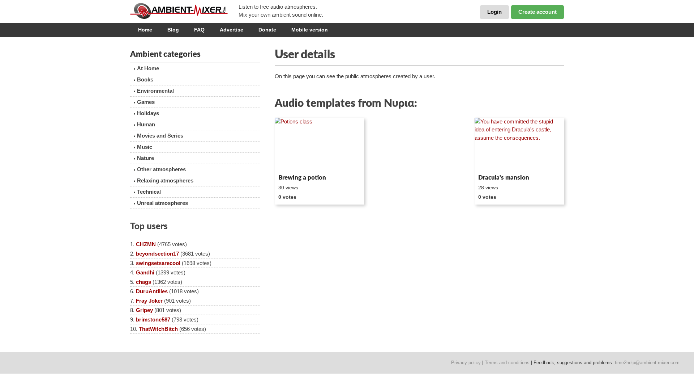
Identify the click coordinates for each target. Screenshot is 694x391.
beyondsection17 (157, 254)
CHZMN (146, 244)
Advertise (231, 30)
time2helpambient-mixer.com (647, 362)
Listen (292, 161)
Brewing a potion (302, 178)
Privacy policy (466, 362)
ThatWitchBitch (158, 329)
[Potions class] (319, 144)
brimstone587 (153, 319)
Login (494, 12)
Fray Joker (149, 301)
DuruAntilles (152, 291)
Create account (537, 12)
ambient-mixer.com (184, 11)
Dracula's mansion (503, 178)
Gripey (144, 310)
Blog (173, 30)
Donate (267, 30)
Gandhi (145, 272)
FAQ (199, 30)
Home (145, 30)
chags (143, 282)
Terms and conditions (507, 362)
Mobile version (309, 30)
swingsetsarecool (158, 263)
